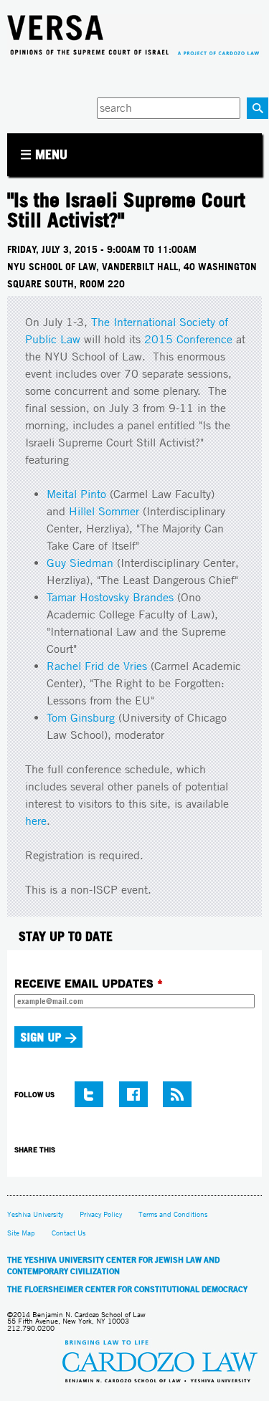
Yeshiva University (35, 1214)
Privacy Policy (101, 1214)
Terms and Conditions (172, 1214)
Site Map (21, 1233)
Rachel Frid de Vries (97, 666)
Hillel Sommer (104, 511)
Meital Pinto (76, 494)
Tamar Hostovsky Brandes (110, 597)
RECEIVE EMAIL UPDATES (88, 983)
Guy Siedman (80, 563)
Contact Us (68, 1233)
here (36, 821)
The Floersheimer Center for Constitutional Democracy (127, 1289)
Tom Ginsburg (81, 718)
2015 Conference (188, 339)
